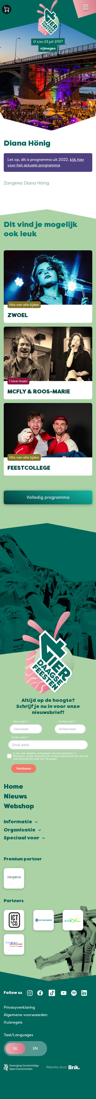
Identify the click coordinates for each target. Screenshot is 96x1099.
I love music (18, 381)
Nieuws (15, 797)
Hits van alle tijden (24, 305)
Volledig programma (48, 497)
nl (15, 1048)
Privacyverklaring (19, 1007)
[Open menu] (86, 7)
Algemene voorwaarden (26, 1015)
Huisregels (13, 1022)
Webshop (19, 807)
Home (13, 787)
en (35, 1048)
